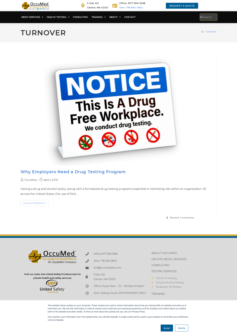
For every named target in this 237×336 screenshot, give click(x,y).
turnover (212, 31)
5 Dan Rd (93, 3)
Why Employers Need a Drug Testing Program (73, 171)
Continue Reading (36, 202)
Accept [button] (167, 327)
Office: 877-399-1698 (132, 3)
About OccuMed (164, 253)
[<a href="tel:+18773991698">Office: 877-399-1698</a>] (115, 5)
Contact (130, 17)
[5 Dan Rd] (83, 5)
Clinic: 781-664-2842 (131, 7)
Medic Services (30, 17)
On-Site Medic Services (169, 259)
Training (97, 17)
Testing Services (164, 271)
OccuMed (30, 180)
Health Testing (56, 17)
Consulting (80, 17)
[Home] (202, 31)
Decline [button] (181, 327)
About (113, 17)
